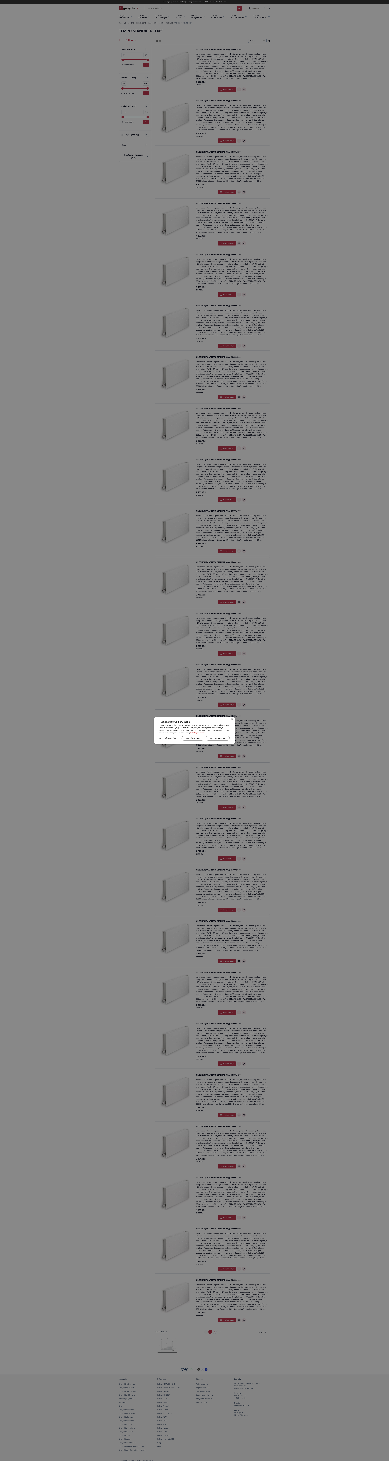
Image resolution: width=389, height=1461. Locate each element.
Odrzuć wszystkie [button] (192, 738)
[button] (167, 738)
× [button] (232, 719)
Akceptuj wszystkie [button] (218, 738)
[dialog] (194, 730)
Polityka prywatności (197, 733)
